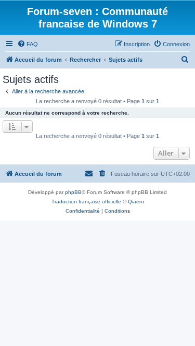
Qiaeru (136, 201)
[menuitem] (27, 44)
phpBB (73, 192)
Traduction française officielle (86, 201)
